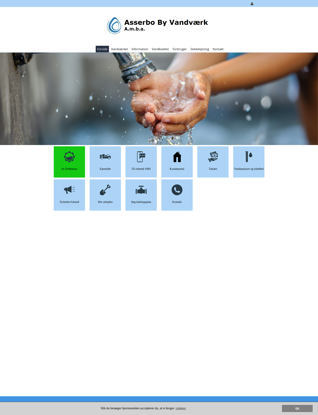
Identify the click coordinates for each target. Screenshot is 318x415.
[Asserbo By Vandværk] (157, 26)
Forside (102, 49)
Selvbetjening (199, 49)
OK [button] (297, 408)
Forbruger (180, 49)
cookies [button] (181, 408)
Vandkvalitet (160, 49)
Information (140, 49)
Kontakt (218, 49)
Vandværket (119, 49)
